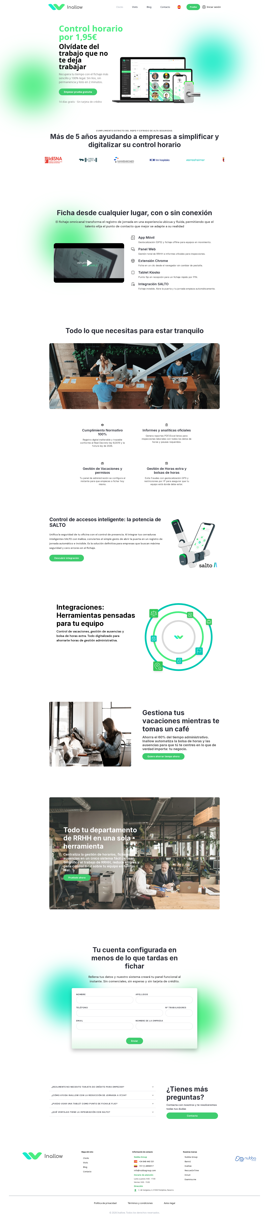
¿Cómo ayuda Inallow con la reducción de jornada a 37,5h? (89, 1095)
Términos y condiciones (140, 1203)
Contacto (165, 7)
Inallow (188, 1166)
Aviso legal (169, 1203)
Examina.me (190, 1179)
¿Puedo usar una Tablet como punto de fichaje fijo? (84, 1103)
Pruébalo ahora (76, 877)
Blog (149, 7)
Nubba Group (191, 1157)
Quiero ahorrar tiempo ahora (163, 756)
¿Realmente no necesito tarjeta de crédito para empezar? (88, 1087)
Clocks (119, 7)
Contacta (192, 1115)
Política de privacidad (105, 1203)
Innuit (187, 1175)
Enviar (134, 1041)
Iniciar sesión (214, 7)
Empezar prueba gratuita (78, 91)
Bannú (188, 1161)
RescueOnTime (192, 1170)
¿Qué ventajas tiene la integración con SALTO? (81, 1112)
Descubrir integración (66, 558)
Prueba (193, 7)
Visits (135, 7)
